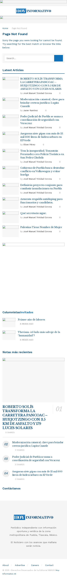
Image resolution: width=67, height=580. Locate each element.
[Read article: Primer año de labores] (8, 322)
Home (5, 28)
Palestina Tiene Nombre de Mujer (41, 227)
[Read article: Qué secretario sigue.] (10, 217)
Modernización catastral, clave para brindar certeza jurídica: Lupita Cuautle (42, 103)
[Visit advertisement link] (33, 3)
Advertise (20, 565)
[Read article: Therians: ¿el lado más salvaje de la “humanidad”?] (8, 335)
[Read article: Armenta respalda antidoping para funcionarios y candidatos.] (10, 203)
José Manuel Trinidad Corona (37, 93)
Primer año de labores (31, 319)
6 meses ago (26, 340)
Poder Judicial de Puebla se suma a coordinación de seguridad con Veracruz (41, 120)
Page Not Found (19, 28)
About (5, 565)
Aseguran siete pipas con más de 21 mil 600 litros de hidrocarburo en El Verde (41, 137)
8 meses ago (26, 324)
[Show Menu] (3, 11)
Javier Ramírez (30, 110)
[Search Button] (63, 11)
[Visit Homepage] (33, 11)
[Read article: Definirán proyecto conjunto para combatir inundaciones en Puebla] (10, 189)
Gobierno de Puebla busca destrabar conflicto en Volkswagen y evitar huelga (42, 171)
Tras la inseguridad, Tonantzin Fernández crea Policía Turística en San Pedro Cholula (42, 154)
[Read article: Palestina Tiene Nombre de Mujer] (10, 231)
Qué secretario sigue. (33, 213)
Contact (49, 565)
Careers (35, 565)
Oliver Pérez (29, 144)
